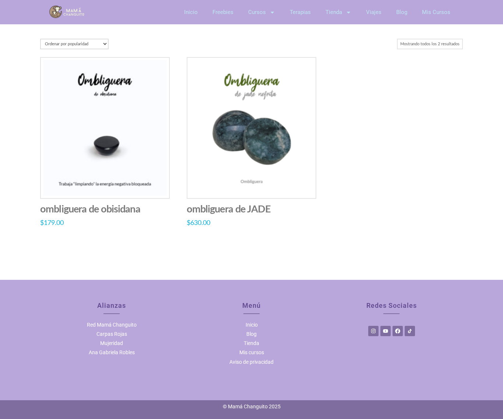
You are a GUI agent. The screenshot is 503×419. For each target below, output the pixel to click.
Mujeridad (111, 343)
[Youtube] (385, 331)
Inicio (191, 12)
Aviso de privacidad (251, 362)
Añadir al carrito (105, 185)
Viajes (373, 12)
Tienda (334, 12)
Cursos (257, 12)
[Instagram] (373, 331)
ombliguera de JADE (229, 209)
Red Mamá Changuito (112, 325)
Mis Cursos (436, 12)
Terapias (300, 12)
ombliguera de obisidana (90, 209)
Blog (401, 12)
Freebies (222, 12)
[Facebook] (398, 331)
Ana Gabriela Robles (112, 352)
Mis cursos (251, 352)
